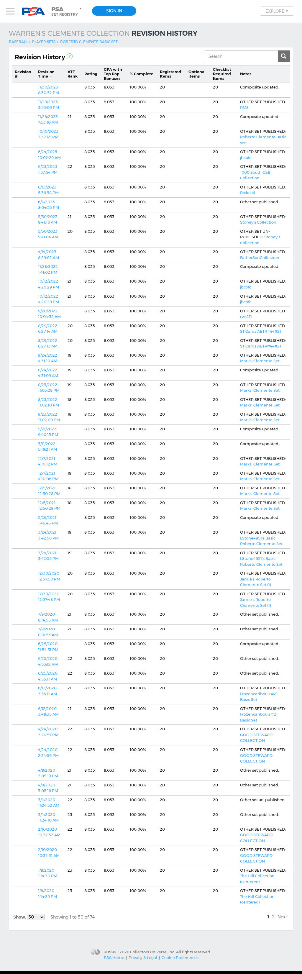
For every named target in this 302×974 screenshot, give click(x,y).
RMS (244, 107)
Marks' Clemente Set (260, 360)
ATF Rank (73, 74)
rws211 (246, 316)
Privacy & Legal (143, 957)
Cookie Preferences (180, 957)
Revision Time (46, 74)
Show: (20, 917)
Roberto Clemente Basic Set (89, 42)
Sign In (114, 11)
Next (282, 916)
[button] (67, 11)
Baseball (18, 42)
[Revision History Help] (70, 56)
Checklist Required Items (222, 74)
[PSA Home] (35, 11)
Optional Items (197, 74)
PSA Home (114, 957)
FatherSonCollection (259, 257)
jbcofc (245, 157)
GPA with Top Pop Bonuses (113, 74)
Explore (276, 11)
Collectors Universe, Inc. (152, 951)
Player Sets (43, 42)
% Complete (141, 73)
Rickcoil (247, 192)
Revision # (23, 74)
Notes (246, 73)
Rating (90, 73)
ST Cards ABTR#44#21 (260, 331)
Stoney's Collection (258, 222)
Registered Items (170, 74)
